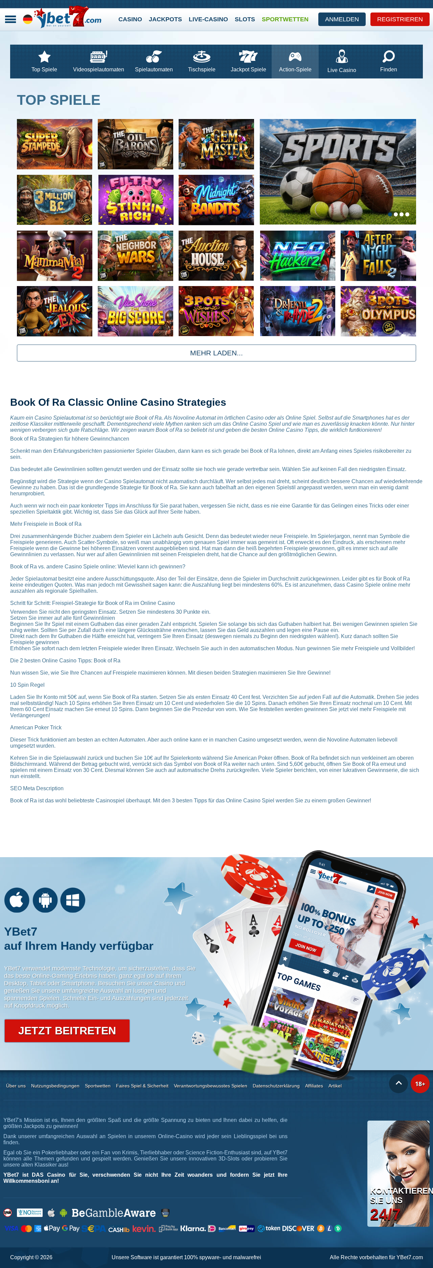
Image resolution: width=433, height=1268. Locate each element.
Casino (130, 19)
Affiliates (314, 1085)
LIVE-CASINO (208, 19)
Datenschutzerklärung (276, 1085)
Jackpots (165, 19)
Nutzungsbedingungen (55, 1085)
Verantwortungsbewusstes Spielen (210, 1085)
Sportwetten (285, 19)
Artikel (335, 1085)
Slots (245, 19)
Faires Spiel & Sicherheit (142, 1085)
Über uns (16, 1085)
